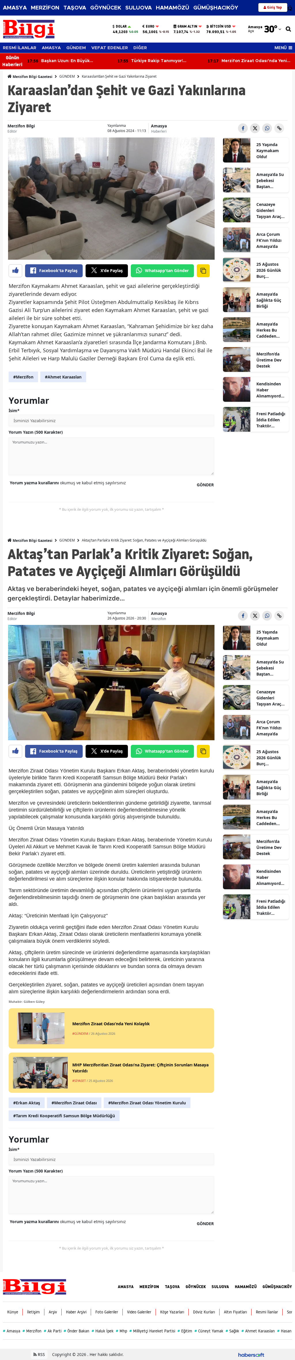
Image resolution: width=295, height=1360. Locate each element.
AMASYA (15, 8)
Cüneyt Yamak (208, 1331)
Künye (12, 1312)
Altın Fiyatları (235, 1312)
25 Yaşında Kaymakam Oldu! (267, 150)
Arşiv (53, 1312)
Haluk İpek (103, 1331)
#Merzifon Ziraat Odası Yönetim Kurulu (147, 1102)
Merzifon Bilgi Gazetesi (32, 76)
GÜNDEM (76, 48)
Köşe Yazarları (172, 1312)
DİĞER (140, 48)
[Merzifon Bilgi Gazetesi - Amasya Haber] (34, 1286)
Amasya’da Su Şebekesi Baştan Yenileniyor (270, 181)
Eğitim (184, 1331)
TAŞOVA (74, 8)
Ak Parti (52, 1331)
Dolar (121, 26)
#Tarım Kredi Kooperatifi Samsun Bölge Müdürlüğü (64, 1115)
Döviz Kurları (204, 1312)
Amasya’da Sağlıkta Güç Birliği (268, 300)
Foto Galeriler (106, 1312)
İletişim (33, 1312)
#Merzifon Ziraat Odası (74, 1102)
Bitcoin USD (220, 26)
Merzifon (159, 618)
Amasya (159, 126)
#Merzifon (23, 377)
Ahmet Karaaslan (258, 1331)
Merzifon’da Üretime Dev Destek (268, 360)
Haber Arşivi (76, 1312)
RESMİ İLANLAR (19, 48)
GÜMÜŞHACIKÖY (215, 8)
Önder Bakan (76, 1331)
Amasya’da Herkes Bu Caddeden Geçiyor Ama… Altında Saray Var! (270, 330)
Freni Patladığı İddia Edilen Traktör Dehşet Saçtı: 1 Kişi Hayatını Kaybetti (270, 420)
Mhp (121, 1331)
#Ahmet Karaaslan (63, 377)
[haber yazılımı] (251, 1354)
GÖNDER (205, 484)
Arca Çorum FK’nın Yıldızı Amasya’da (268, 240)
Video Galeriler (139, 1312)
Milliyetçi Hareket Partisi (152, 1331)
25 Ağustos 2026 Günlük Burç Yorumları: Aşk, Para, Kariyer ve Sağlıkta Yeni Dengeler (269, 270)
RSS (41, 1354)
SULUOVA (138, 8)
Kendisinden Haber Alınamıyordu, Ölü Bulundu (270, 390)
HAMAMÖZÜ (172, 8)
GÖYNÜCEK (105, 8)
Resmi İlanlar (267, 1312)
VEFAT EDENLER (109, 48)
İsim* (14, 410)
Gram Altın (187, 26)
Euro (150, 26)
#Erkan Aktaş (26, 1102)
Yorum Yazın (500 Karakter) (36, 432)
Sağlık (232, 1331)
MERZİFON (45, 8)
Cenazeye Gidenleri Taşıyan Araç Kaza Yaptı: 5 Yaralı (268, 210)
